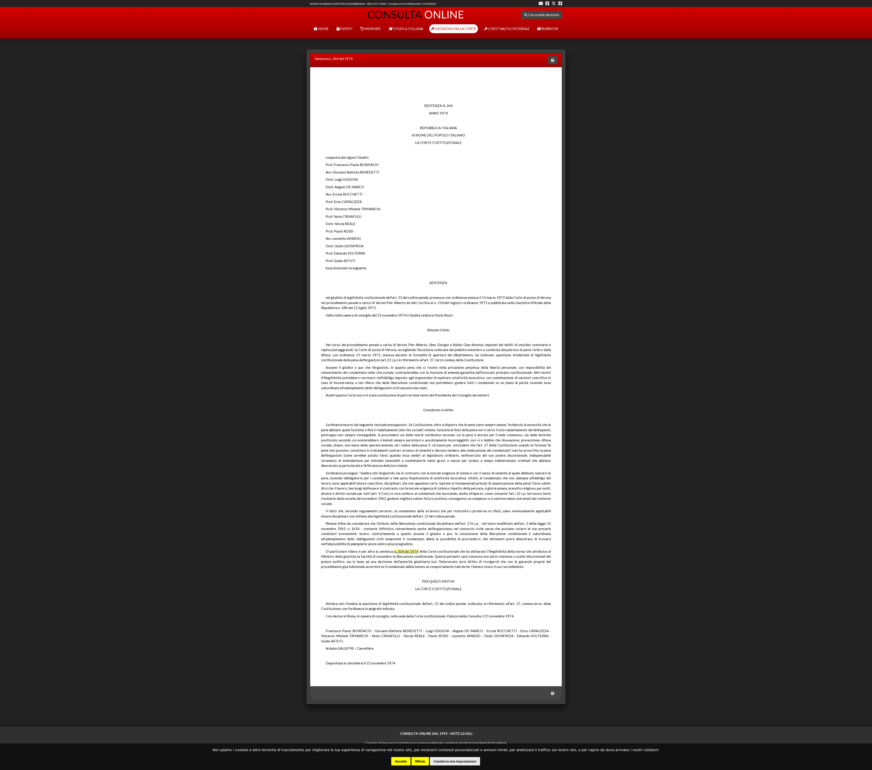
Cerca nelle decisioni (543, 15)
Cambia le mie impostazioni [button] (455, 761)
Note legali (461, 733)
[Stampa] (552, 60)
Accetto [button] (401, 761)
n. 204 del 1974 (406, 551)
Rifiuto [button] (420, 761)
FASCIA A (358, 3)
